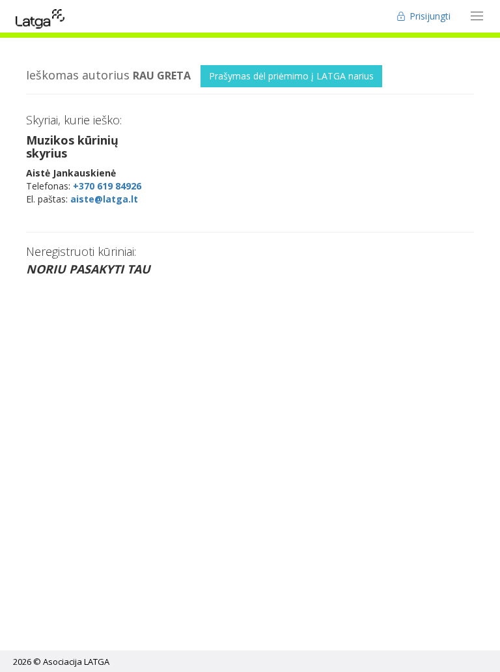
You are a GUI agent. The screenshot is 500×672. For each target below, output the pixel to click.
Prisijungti (429, 16)
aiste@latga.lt (104, 199)
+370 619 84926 (107, 186)
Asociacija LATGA (76, 661)
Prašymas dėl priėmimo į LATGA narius (291, 76)
